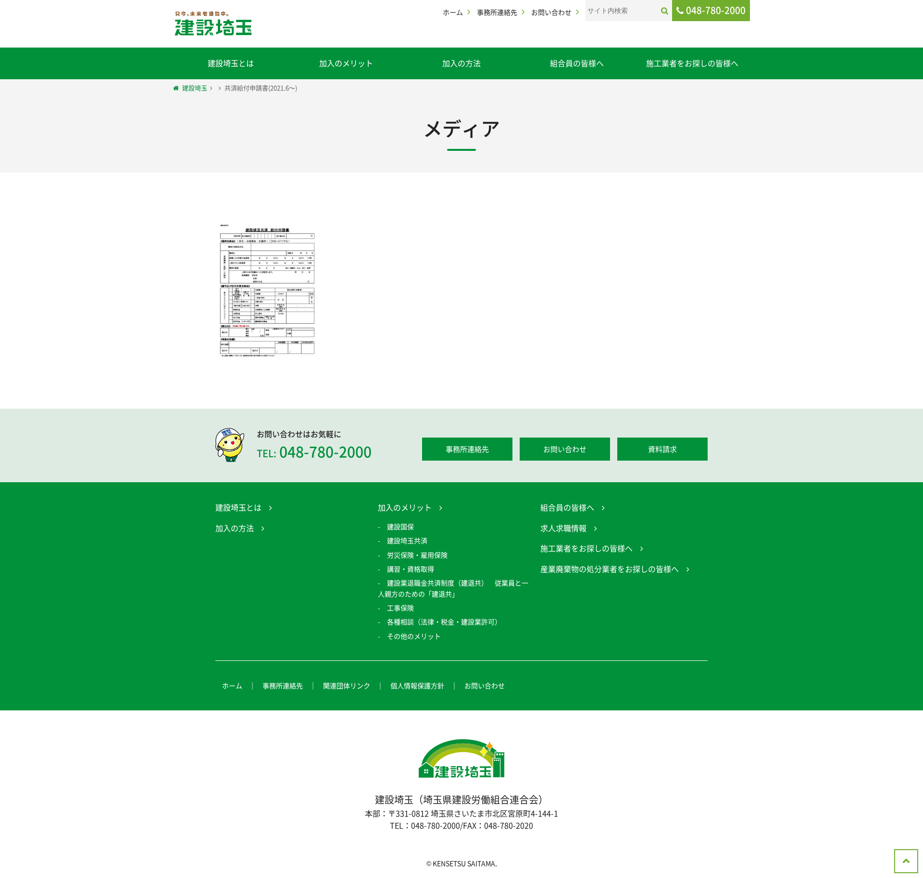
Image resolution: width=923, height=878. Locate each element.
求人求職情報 (563, 528)
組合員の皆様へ (577, 63)
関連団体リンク (346, 685)
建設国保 (400, 526)
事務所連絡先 (497, 12)
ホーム (453, 12)
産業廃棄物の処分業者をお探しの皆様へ (609, 568)
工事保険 (400, 607)
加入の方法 (461, 63)
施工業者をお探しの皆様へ (692, 63)
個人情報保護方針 (417, 685)
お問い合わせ (551, 12)
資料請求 (662, 449)
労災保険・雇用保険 (417, 555)
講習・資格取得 (410, 568)
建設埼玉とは (231, 63)
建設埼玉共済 (407, 540)
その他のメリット (414, 636)
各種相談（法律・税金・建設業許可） (444, 621)
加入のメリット (346, 63)
